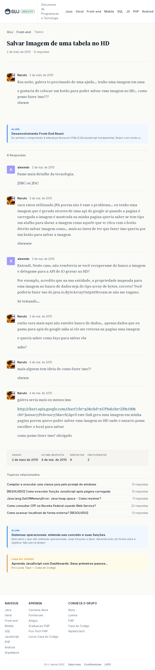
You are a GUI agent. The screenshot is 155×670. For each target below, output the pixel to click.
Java (68, 11)
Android (147, 11)
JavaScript (12, 636)
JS (128, 11)
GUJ (10, 32)
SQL (120, 11)
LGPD (108, 664)
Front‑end (94, 11)
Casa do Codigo (78, 626)
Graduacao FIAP (39, 626)
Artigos (33, 620)
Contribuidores (93, 664)
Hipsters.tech (76, 631)
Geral (80, 11)
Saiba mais (74, 664)
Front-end (24, 32)
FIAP (71, 620)
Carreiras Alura (38, 610)
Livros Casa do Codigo (44, 636)
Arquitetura (12, 652)
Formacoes (36, 615)
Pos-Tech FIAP (38, 631)
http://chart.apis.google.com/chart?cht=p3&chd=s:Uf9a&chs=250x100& (76, 408)
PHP (136, 11)
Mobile (109, 11)
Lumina (72, 615)
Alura (71, 610)
